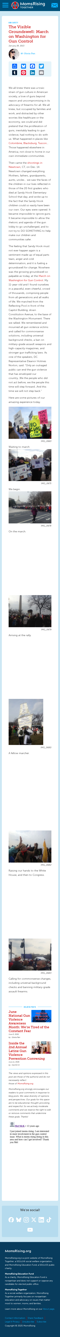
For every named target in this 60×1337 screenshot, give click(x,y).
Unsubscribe (28, 1321)
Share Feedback (35, 1318)
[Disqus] (30, 1159)
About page (48, 1309)
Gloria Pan (29, 53)
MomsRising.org (28, 5)
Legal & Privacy (12, 1321)
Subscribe (41, 1321)
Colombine (15, 143)
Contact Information (15, 1318)
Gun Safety (13, 22)
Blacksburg (30, 143)
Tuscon (42, 143)
